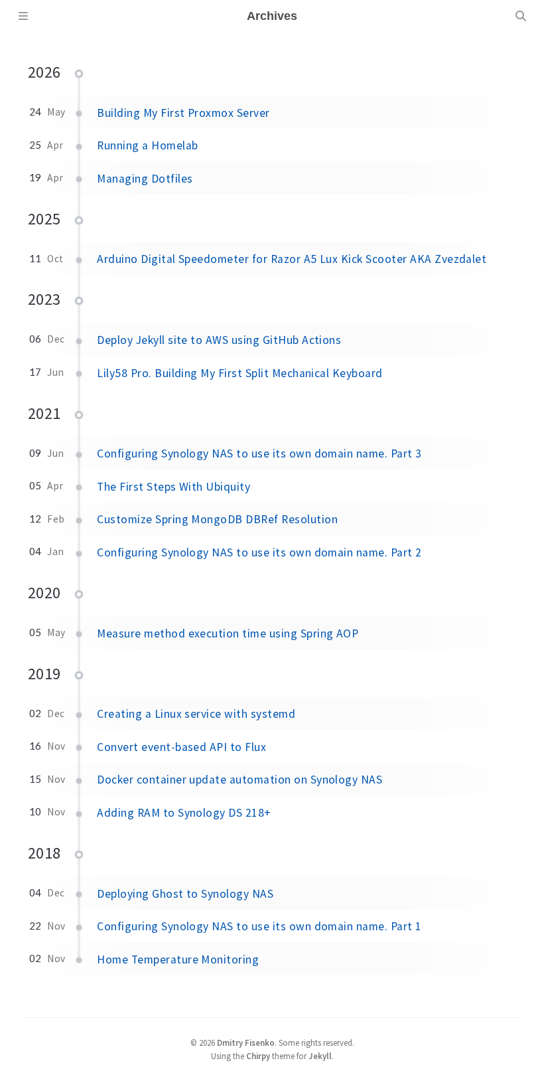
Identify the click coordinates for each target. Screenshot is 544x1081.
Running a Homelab (147, 145)
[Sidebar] (23, 16)
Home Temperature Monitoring (178, 959)
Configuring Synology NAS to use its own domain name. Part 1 (259, 926)
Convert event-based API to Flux (181, 747)
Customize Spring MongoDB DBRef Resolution (217, 519)
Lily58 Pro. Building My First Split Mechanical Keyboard (239, 373)
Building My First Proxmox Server (183, 113)
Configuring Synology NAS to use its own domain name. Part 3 (259, 453)
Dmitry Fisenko (246, 1042)
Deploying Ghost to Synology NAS (185, 893)
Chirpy (258, 1055)
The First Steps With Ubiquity (173, 486)
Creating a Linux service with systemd (196, 714)
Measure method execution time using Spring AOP (227, 633)
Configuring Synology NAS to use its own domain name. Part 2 (259, 552)
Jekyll (320, 1055)
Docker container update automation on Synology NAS (239, 779)
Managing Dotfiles (144, 178)
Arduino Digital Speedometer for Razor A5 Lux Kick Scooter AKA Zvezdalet (291, 259)
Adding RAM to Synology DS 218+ (184, 812)
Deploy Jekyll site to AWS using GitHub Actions (219, 340)
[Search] (521, 16)
